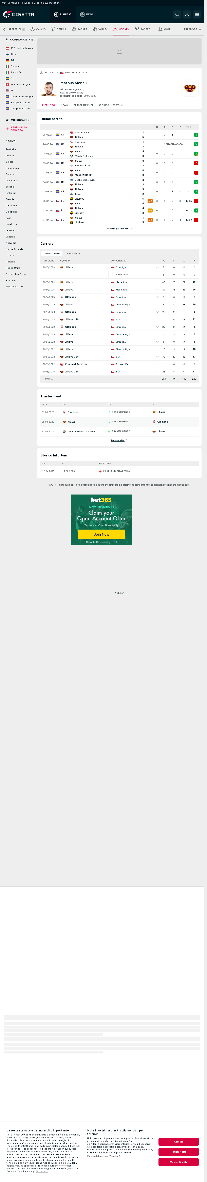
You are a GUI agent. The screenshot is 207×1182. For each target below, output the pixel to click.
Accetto (179, 1141)
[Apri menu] (197, 14)
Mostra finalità (179, 1162)
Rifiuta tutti (179, 1151)
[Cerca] (177, 14)
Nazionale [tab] (73, 253)
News (64, 105)
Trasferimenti (83, 105)
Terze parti (42, 1171)
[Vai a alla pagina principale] (26, 14)
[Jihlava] (190, 88)
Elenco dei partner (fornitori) (103, 1156)
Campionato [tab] (52, 253)
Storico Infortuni (110, 105)
